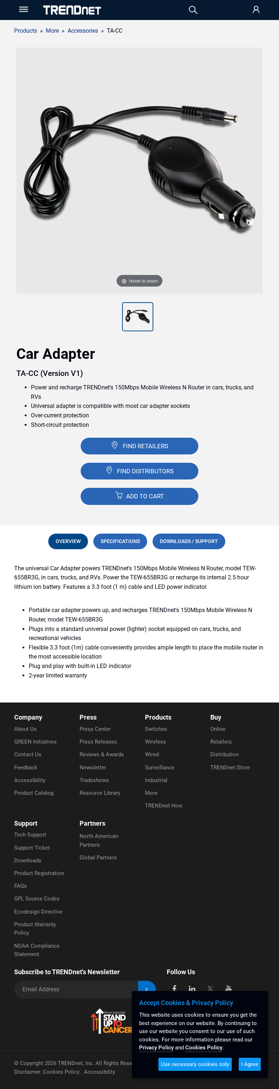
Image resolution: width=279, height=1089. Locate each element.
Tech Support (30, 834)
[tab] (68, 541)
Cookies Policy (62, 1072)
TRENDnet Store (230, 767)
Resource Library (100, 793)
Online (218, 729)
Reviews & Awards (102, 754)
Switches (156, 729)
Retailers (221, 741)
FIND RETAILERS (145, 446)
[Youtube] (228, 988)
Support (25, 823)
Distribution (224, 754)
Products (25, 30)
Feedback (25, 767)
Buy (215, 717)
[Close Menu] (23, 9)
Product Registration (39, 873)
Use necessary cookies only (195, 1064)
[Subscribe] (147, 990)
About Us (25, 729)
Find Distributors (145, 471)
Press (88, 717)
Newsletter (93, 767)
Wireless (155, 741)
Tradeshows (94, 780)
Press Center (95, 729)
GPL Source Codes (37, 898)
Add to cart (144, 496)
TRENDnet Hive (163, 805)
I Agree (249, 1064)
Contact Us (27, 754)
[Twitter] (210, 988)
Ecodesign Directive (38, 911)
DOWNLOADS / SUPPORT (189, 541)
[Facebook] (174, 988)
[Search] (193, 10)
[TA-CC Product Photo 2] (137, 316)
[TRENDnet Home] (72, 10)
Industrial (156, 780)
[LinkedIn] (192, 988)
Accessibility (29, 780)
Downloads (27, 860)
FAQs (20, 886)
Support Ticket (32, 848)
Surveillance (159, 767)
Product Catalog (33, 793)
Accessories (83, 30)
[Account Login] (256, 10)
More (151, 793)
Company (28, 717)
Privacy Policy (156, 1047)
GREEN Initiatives (35, 741)
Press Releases (98, 741)
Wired (152, 754)
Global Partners (98, 857)
